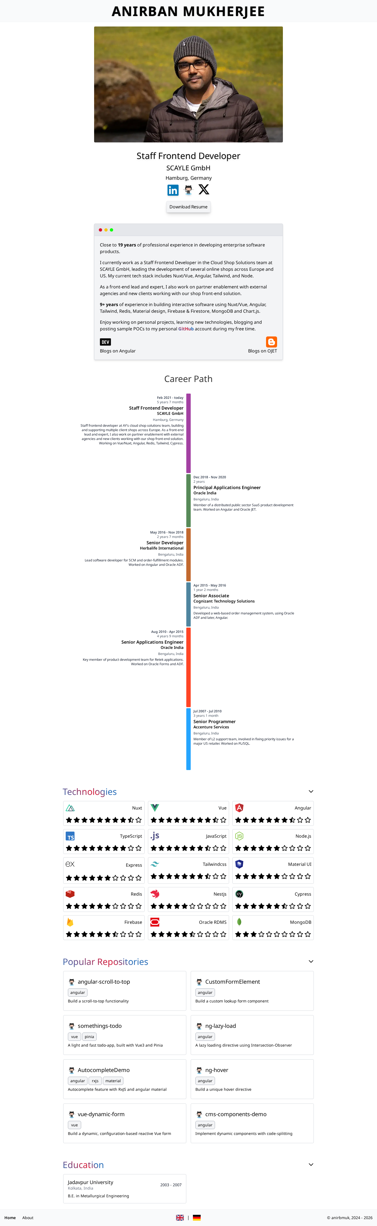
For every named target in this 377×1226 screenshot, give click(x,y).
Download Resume (188, 207)
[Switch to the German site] (197, 1218)
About (27, 1217)
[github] (188, 190)
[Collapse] (311, 791)
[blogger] (271, 341)
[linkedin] (173, 190)
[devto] (105, 341)
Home (10, 1217)
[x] (203, 190)
